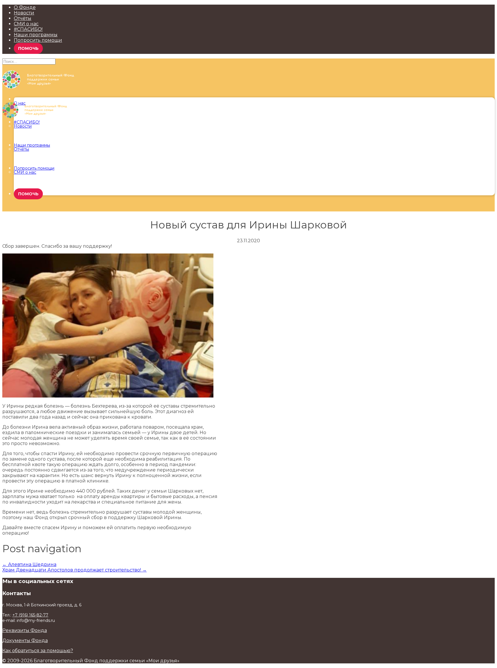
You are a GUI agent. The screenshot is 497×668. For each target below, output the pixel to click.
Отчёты (22, 18)
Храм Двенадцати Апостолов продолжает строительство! (74, 570)
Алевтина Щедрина (29, 564)
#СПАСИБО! (28, 29)
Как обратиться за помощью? (37, 650)
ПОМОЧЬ (28, 48)
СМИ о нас (26, 24)
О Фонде (25, 7)
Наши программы (36, 34)
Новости (24, 13)
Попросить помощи (38, 40)
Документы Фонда (25, 640)
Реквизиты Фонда (24, 630)
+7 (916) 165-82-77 (30, 615)
